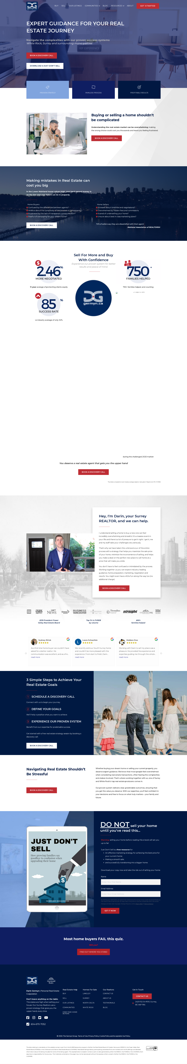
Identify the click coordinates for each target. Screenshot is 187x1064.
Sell (63, 6)
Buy (56, 6)
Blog (105, 6)
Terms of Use (83, 1036)
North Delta (88, 1003)
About (130, 6)
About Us (107, 998)
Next (161, 653)
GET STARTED (147, 6)
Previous (26, 653)
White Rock (33, 43)
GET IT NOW (110, 911)
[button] (99, 5)
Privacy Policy (139, 904)
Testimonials (109, 1003)
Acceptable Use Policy (121, 1036)
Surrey (47, 43)
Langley (86, 994)
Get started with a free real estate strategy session (48, 734)
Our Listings (75, 6)
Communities (91, 6)
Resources (116, 6)
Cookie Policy (104, 1036)
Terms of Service (148, 904)
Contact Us (108, 994)
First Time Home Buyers (70, 1013)
